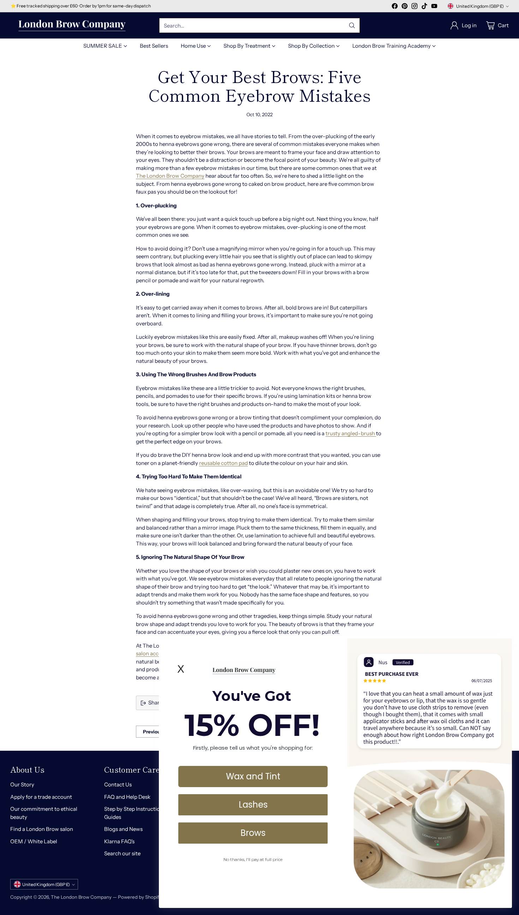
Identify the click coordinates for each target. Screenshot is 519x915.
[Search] (352, 25)
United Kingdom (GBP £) (480, 6)
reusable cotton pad (223, 463)
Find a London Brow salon (41, 829)
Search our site (122, 853)
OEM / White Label (33, 841)
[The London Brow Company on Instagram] (414, 7)
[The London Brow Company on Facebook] (394, 7)
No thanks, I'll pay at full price (252, 859)
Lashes (253, 804)
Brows (253, 833)
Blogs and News (123, 829)
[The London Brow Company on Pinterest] (404, 7)
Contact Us (118, 784)
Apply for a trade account (41, 796)
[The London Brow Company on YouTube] (434, 7)
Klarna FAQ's (119, 841)
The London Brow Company (170, 175)
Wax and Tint (253, 776)
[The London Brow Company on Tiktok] (424, 7)
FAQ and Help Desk (127, 796)
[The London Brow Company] (72, 26)
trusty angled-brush (351, 433)
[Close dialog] (503, 647)
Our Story (22, 784)
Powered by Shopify (140, 897)
